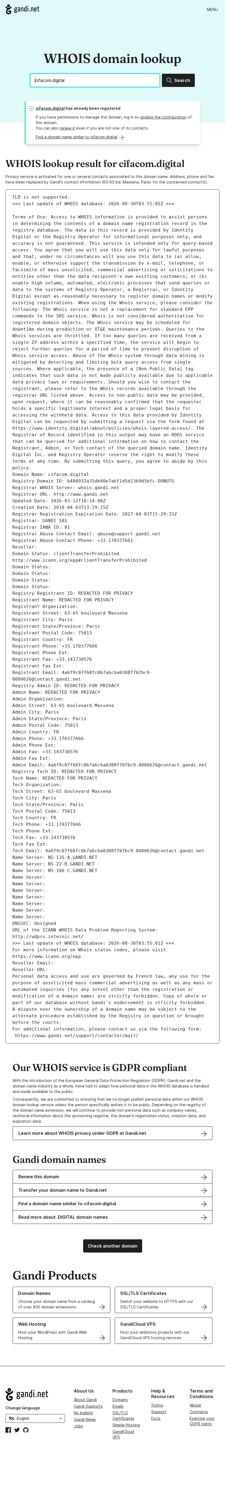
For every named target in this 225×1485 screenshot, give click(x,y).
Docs (156, 1418)
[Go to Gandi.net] (22, 9)
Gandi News (85, 1419)
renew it (67, 128)
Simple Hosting (126, 1425)
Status (157, 1405)
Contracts (199, 1411)
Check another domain (112, 1246)
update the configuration (163, 117)
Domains (120, 1399)
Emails (118, 1406)
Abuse (195, 1405)
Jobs (78, 1426)
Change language (22, 1407)
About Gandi (85, 1399)
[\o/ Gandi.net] (35, 1394)
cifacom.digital (50, 108)
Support (158, 1411)
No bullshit (83, 1412)
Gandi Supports (88, 1406)
